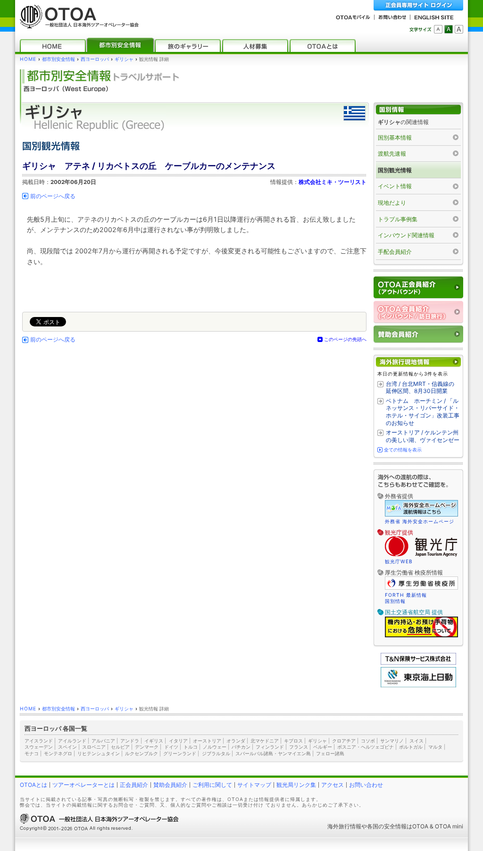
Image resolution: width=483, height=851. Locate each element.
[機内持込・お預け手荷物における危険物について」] (421, 636)
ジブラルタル (216, 753)
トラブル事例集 (397, 219)
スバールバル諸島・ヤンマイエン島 (273, 753)
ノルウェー (214, 747)
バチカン (241, 747)
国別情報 (395, 601)
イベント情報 (395, 186)
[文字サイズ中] (448, 29)
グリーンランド (179, 753)
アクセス (332, 784)
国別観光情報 (395, 170)
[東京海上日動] (418, 685)
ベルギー (322, 747)
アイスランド (39, 740)
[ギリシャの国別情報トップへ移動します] (418, 110)
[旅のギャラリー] (188, 45)
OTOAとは (33, 784)
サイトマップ (254, 784)
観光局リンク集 (296, 784)
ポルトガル (411, 747)
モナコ (32, 753)
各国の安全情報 (387, 826)
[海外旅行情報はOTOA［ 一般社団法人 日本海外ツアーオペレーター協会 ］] (77, 24)
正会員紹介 (134, 784)
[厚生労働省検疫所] (421, 588)
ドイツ (171, 747)
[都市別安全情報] (120, 45)
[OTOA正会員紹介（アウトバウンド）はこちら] (418, 287)
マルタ (435, 747)
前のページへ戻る (52, 196)
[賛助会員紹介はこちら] (418, 334)
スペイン (67, 747)
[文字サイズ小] (438, 29)
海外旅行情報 (344, 826)
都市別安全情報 (58, 59)
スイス (416, 740)
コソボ (368, 740)
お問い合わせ (366, 784)
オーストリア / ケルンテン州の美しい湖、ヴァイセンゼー (422, 436)
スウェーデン (39, 747)
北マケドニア (264, 740)
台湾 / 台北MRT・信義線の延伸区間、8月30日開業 (420, 387)
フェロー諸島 (330, 753)
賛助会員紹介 (170, 784)
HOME (28, 59)
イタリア (178, 740)
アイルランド (72, 740)
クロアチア (344, 740)
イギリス (153, 740)
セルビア (120, 747)
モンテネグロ (58, 753)
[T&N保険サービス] (418, 662)
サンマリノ (392, 740)
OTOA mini (449, 826)
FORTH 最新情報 (406, 595)
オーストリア (207, 740)
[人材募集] (255, 45)
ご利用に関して (212, 784)
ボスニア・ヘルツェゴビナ (365, 747)
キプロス (293, 740)
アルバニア (103, 740)
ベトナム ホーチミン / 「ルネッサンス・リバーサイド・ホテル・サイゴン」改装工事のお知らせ (422, 411)
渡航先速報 (392, 153)
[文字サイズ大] (459, 29)
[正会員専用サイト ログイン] (418, 5)
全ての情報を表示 (403, 449)
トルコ (190, 747)
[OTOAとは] (323, 45)
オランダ (235, 740)
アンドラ (129, 740)
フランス (298, 747)
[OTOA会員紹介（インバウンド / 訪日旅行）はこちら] (418, 312)
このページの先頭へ (345, 339)
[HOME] (53, 45)
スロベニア (94, 747)
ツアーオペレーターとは (83, 784)
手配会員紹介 (395, 251)
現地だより (392, 202)
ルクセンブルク (141, 753)
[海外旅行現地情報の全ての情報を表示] (418, 362)
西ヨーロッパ (95, 59)
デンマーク (146, 747)
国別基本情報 (395, 137)
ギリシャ (124, 59)
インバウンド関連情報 (406, 235)
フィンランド (270, 747)
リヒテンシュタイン (98, 753)
